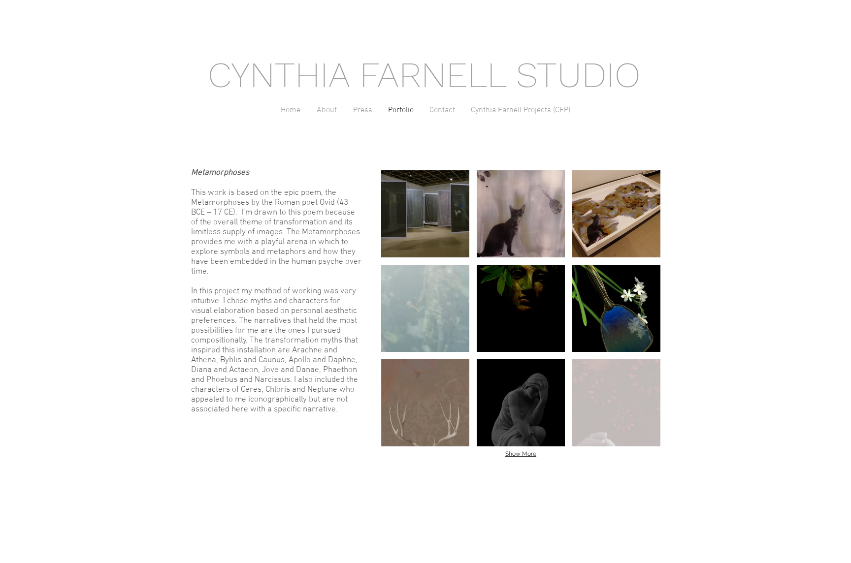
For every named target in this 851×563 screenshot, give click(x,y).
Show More (520, 453)
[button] (425, 213)
